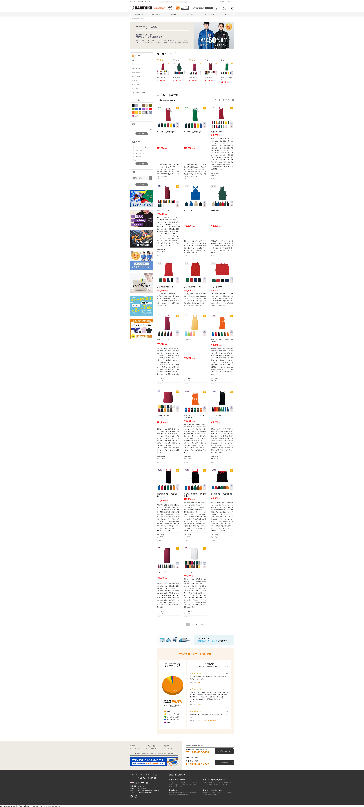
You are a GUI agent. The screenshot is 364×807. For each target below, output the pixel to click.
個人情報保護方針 (160, 753)
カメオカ (46, 806)
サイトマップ (168, 748)
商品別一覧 (136, 18)
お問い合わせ (230, 1)
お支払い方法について (178, 780)
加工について (152, 748)
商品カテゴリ (139, 14)
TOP (131, 18)
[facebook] (131, 796)
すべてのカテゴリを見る (140, 92)
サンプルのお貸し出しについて (215, 780)
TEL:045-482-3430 (197, 752)
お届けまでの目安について (213, 790)
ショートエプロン (137, 76)
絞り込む (141, 133)
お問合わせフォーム (224, 751)
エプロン (143, 18)
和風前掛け (135, 80)
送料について (175, 790)
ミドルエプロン (136, 72)
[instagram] (135, 796)
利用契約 (137, 753)
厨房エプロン (135, 84)
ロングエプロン (136, 68)
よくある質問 (221, 1)
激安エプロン (135, 60)
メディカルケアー (137, 88)
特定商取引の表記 (147, 753)
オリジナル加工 (190, 14)
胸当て (134, 64)
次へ (201, 624)
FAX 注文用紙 (224, 763)
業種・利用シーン (157, 14)
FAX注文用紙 (209, 7)
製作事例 (166, 746)
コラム (225, 14)
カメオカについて (209, 14)
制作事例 (174, 14)
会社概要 (170, 753)
